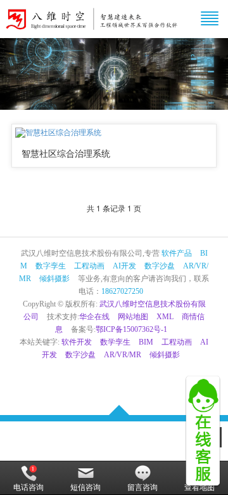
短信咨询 (85, 487)
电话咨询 (28, 487)
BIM (146, 342)
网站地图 (133, 316)
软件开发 (76, 342)
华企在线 (94, 316)
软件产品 (177, 253)
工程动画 (89, 265)
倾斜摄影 (54, 278)
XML (165, 316)
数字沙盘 (159, 265)
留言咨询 (142, 487)
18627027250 (122, 291)
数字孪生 (50, 265)
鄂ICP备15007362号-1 (131, 329)
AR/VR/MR (122, 354)
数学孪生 (115, 342)
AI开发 (124, 265)
